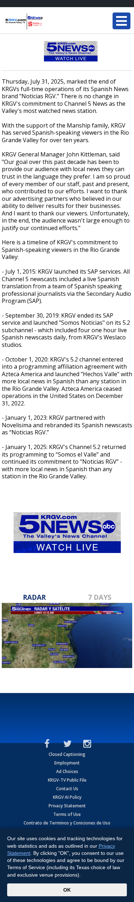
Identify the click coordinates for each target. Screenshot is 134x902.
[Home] (48, 21)
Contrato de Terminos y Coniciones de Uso (67, 823)
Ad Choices (67, 771)
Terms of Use (67, 814)
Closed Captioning (67, 754)
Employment (67, 763)
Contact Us (67, 789)
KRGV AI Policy (67, 797)
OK (67, 890)
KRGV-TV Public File (67, 780)
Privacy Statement (67, 806)
